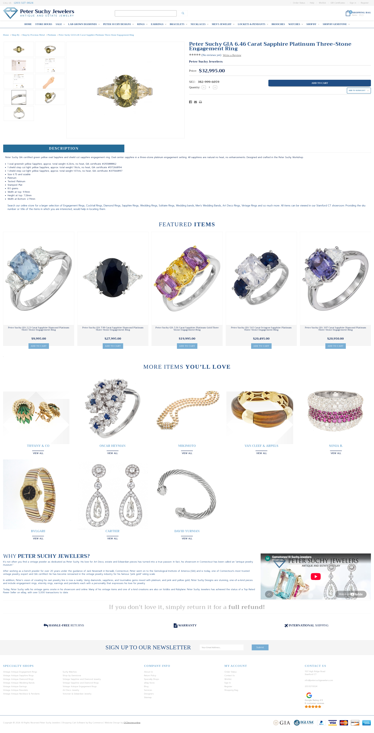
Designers (149, 693)
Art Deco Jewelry (71, 690)
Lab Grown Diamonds (82, 24)
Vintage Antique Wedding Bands (19, 682)
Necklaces (198, 24)
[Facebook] (190, 102)
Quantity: (194, 87)
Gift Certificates (338, 2)
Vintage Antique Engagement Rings (20, 671)
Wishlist (322, 2)
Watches (294, 24)
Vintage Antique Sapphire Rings (18, 675)
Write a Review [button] (232, 55)
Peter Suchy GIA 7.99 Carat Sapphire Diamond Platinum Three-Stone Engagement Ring (113, 329)
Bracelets (177, 24)
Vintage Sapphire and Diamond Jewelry (82, 679)
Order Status (299, 2)
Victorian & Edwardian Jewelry (77, 693)
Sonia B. (336, 446)
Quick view (38, 278)
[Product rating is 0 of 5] (195, 54)
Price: (193, 71)
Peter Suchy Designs (117, 24)
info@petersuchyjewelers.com (319, 680)
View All (38, 453)
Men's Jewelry (222, 24)
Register (365, 2)
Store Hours (43, 24)
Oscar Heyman (112, 446)
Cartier (112, 531)
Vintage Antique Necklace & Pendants (21, 693)
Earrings (157, 24)
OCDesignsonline (132, 722)
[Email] (195, 102)
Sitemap (148, 697)
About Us (148, 671)
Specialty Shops (151, 679)
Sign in (353, 2)
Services (148, 690)
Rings (141, 24)
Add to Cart (39, 346)
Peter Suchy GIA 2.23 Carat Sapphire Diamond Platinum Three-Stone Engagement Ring (38, 329)
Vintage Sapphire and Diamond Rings (81, 682)
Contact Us (229, 675)
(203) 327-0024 (23, 3)
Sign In (227, 682)
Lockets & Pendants (251, 24)
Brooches (278, 24)
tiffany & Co (38, 446)
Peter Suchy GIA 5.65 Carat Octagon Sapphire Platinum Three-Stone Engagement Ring (261, 329)
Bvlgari (38, 531)
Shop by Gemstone (335, 24)
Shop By (311, 24)
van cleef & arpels (261, 446)
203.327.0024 (311, 686)
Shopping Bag (231, 690)
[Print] (200, 102)
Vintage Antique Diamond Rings (18, 679)
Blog (146, 686)
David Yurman (187, 531)
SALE (59, 24)
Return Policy (150, 675)
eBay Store (149, 682)
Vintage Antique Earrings (15, 686)
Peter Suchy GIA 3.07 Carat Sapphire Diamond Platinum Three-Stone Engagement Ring (335, 329)
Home (28, 24)
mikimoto (187, 446)
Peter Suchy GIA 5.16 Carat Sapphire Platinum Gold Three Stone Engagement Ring (187, 329)
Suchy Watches (70, 671)
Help (312, 2)
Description (64, 148)
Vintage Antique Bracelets (15, 690)
